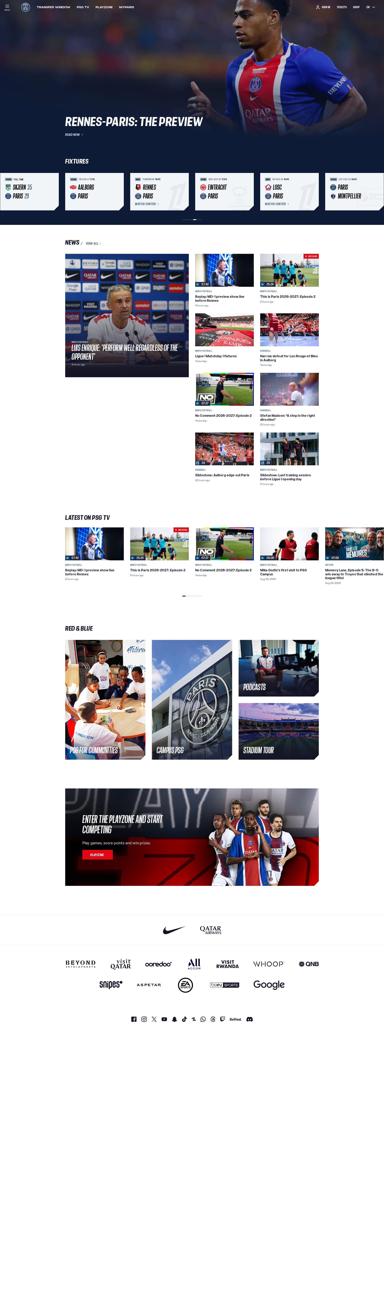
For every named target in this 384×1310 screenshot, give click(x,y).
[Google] (269, 985)
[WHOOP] (268, 964)
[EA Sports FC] (185, 985)
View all (92, 243)
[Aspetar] (149, 985)
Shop (356, 7)
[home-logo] (25, 7)
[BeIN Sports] (224, 985)
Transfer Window (53, 7)
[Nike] (174, 930)
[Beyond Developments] (80, 964)
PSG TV (83, 7)
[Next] (314, 191)
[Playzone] (97, 854)
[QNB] (309, 964)
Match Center (145, 204)
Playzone (104, 7)
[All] (194, 964)
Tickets (342, 7)
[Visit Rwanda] (228, 964)
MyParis (126, 7)
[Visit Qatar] (121, 964)
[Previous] (70, 191)
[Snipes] (111, 985)
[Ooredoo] (158, 964)
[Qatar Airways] (210, 930)
